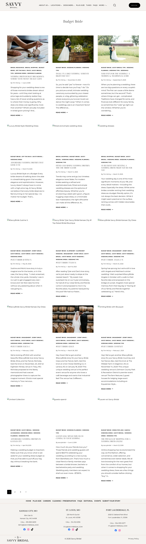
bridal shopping (31, 67)
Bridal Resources (17, 67)
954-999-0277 (120, 523)
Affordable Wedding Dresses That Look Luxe (27, 163)
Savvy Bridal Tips (119, 67)
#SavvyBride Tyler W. (66, 263)
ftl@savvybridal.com (117, 526)
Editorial (88, 501)
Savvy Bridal (37, 156)
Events (97, 501)
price (29, 70)
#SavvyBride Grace (65, 346)
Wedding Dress (20, 73)
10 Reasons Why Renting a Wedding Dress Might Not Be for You (116, 167)
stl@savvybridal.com (73, 527)
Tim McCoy (16, 83)
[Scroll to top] (144, 465)
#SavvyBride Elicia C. (20, 346)
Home (28, 501)
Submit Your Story (111, 501)
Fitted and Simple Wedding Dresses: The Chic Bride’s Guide (73, 166)
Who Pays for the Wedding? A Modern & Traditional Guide (115, 74)
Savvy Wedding (37, 253)
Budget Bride (61, 67)
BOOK (134, 5)
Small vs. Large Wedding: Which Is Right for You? (72, 74)
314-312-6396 (75, 522)
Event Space (36, 251)
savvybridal (62, 442)
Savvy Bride (25, 253)
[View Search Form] (114, 5)
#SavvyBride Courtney (112, 346)
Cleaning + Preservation (64, 501)
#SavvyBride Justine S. (21, 260)
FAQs (95, 5)
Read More (16, 115)
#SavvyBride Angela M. (112, 260)
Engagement (26, 251)
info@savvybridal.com (28, 525)
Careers (47, 501)
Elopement (71, 251)
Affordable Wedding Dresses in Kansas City (26, 440)
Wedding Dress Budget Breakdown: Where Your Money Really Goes (27, 77)
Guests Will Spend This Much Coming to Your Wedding (69, 437)
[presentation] (27, 49)
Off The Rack (21, 70)
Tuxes (88, 5)
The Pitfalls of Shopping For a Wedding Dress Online (115, 440)
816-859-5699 (31, 522)
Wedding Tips (114, 70)
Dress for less (117, 430)
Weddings (124, 70)
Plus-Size (80, 5)
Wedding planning (34, 73)
